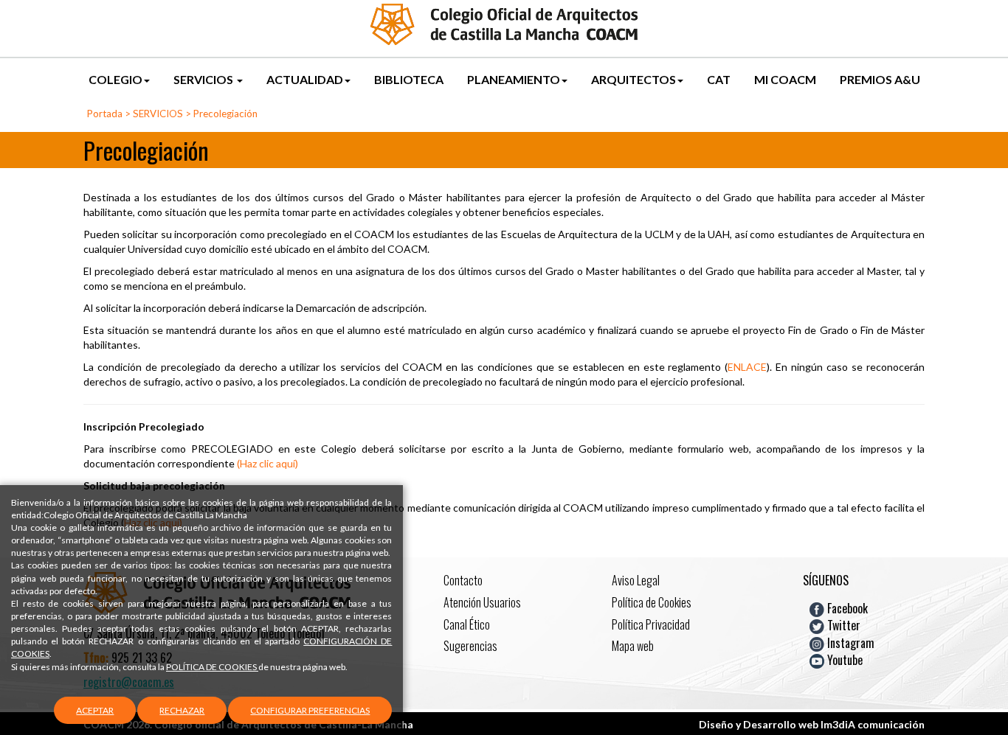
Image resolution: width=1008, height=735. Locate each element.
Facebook (846, 608)
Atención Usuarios (482, 602)
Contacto (463, 580)
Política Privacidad (651, 624)
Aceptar (95, 710)
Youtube (843, 660)
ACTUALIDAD (304, 79)
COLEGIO (115, 79)
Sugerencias (470, 646)
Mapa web (633, 646)
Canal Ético (466, 624)
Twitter (842, 625)
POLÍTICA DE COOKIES (212, 666)
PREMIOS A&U (880, 79)
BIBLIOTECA (408, 79)
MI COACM (785, 79)
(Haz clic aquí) (267, 463)
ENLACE (747, 366)
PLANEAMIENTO (513, 79)
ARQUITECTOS (633, 79)
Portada (104, 113)
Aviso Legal (636, 580)
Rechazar (181, 710)
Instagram (849, 642)
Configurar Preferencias (310, 710)
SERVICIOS (204, 79)
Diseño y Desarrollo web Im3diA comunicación (812, 724)
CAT (719, 79)
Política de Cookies (651, 602)
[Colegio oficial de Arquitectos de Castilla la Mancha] (504, 23)
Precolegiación (225, 113)
